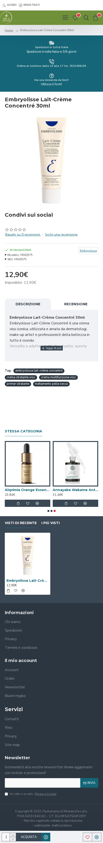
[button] (48, 511)
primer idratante (18, 384)
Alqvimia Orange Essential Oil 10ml (27, 490)
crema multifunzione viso (58, 377)
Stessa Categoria (23, 431)
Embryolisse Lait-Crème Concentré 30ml (27, 580)
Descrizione (28, 304)
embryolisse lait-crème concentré (39, 370)
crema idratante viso (21, 377)
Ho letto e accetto (33, 794)
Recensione (75, 304)
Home (9, 30)
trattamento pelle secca (51, 384)
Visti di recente (21, 523)
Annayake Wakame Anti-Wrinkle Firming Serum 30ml (75, 490)
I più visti (50, 523)
